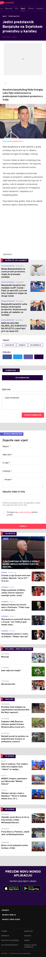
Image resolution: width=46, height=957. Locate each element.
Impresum (5, 936)
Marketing (28, 931)
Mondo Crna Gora (11, 920)
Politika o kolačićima (10, 940)
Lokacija (7, 471)
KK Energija (35, 345)
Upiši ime (6, 389)
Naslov (6, 447)
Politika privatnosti (9, 945)
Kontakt (27, 936)
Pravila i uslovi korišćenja (30, 946)
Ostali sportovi (14, 16)
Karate (22, 345)
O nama (4, 931)
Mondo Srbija (9, 915)
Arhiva (27, 940)
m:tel (9, 953)
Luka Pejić (9, 345)
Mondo (5, 910)
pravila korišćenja (25, 512)
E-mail (6, 463)
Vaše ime (8, 455)
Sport (5, 16)
